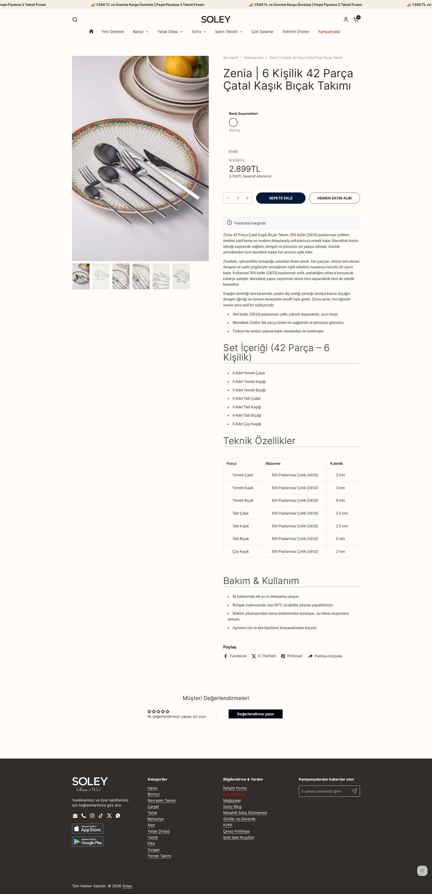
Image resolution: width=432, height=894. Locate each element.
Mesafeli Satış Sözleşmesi (245, 812)
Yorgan (154, 849)
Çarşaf (153, 806)
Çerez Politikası (236, 831)
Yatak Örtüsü (159, 831)
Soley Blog (232, 806)
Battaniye (156, 819)
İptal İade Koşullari (238, 837)
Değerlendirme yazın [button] (255, 714)
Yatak (152, 812)
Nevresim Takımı (162, 800)
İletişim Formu (235, 788)
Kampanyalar (234, 794)
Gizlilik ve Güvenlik (239, 819)
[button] (75, 19)
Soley (127, 886)
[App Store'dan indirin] (88, 829)
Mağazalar (232, 800)
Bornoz (154, 794)
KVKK (227, 825)
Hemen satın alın (334, 198)
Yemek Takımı (159, 855)
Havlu (152, 788)
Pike (151, 843)
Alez (151, 825)
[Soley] (216, 19)
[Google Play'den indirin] (88, 841)
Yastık (153, 837)
